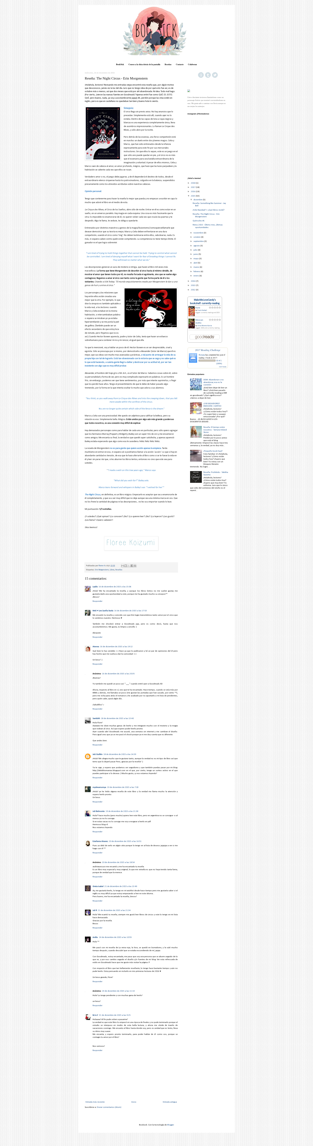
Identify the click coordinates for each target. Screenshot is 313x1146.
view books (222, 366)
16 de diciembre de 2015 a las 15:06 (115, 587)
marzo (197, 267)
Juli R (95, 910)
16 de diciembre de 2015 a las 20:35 (118, 674)
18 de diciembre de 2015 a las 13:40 (117, 718)
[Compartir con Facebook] (132, 565)
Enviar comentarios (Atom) (109, 1107)
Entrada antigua (170, 1102)
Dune (197, 308)
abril (196, 263)
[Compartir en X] (128, 565)
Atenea (96, 647)
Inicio (133, 1102)
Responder (97, 601)
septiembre (199, 241)
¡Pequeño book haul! (213, 451)
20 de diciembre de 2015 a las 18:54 (118, 862)
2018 (193, 183)
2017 (193, 187)
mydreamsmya (99, 787)
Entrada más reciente (95, 1102)
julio (196, 250)
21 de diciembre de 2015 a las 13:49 (120, 886)
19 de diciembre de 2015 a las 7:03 (123, 787)
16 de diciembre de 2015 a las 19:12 (116, 647)
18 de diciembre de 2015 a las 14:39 (120, 754)
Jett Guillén (98, 754)
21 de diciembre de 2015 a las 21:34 (114, 910)
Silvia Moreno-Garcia (204, 326)
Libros (112, 570)
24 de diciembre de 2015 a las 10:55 (115, 937)
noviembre (199, 233)
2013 (193, 285)
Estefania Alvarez (100, 841)
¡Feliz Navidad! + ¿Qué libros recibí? (208, 210)
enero (196, 276)
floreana (202, 354)
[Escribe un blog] (125, 565)
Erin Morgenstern (102, 570)
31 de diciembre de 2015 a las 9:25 (115, 1015)
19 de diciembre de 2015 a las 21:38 (122, 811)
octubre (197, 237)
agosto (197, 246)
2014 (193, 281)
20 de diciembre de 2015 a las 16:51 (125, 841)
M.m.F (95, 1015)
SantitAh (96, 718)
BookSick (120, 64)
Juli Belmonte (99, 811)
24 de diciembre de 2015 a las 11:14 (118, 991)
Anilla (95, 937)
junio (196, 254)
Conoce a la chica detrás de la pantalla (144, 64)
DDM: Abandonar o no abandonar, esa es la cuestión (213, 382)
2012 (193, 290)
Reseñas (168, 64)
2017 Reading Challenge (207, 350)
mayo (196, 259)
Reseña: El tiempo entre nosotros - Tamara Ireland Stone (215, 429)
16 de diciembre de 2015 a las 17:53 (130, 611)
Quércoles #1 (199, 221)
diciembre (198, 200)
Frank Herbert (202, 310)
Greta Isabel (98, 886)
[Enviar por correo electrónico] (122, 565)
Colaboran (192, 64)
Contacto (180, 64)
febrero (197, 271)
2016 (193, 191)
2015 (193, 196)
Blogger (170, 1125)
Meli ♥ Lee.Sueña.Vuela (103, 611)
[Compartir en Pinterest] (135, 565)
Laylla (95, 587)
